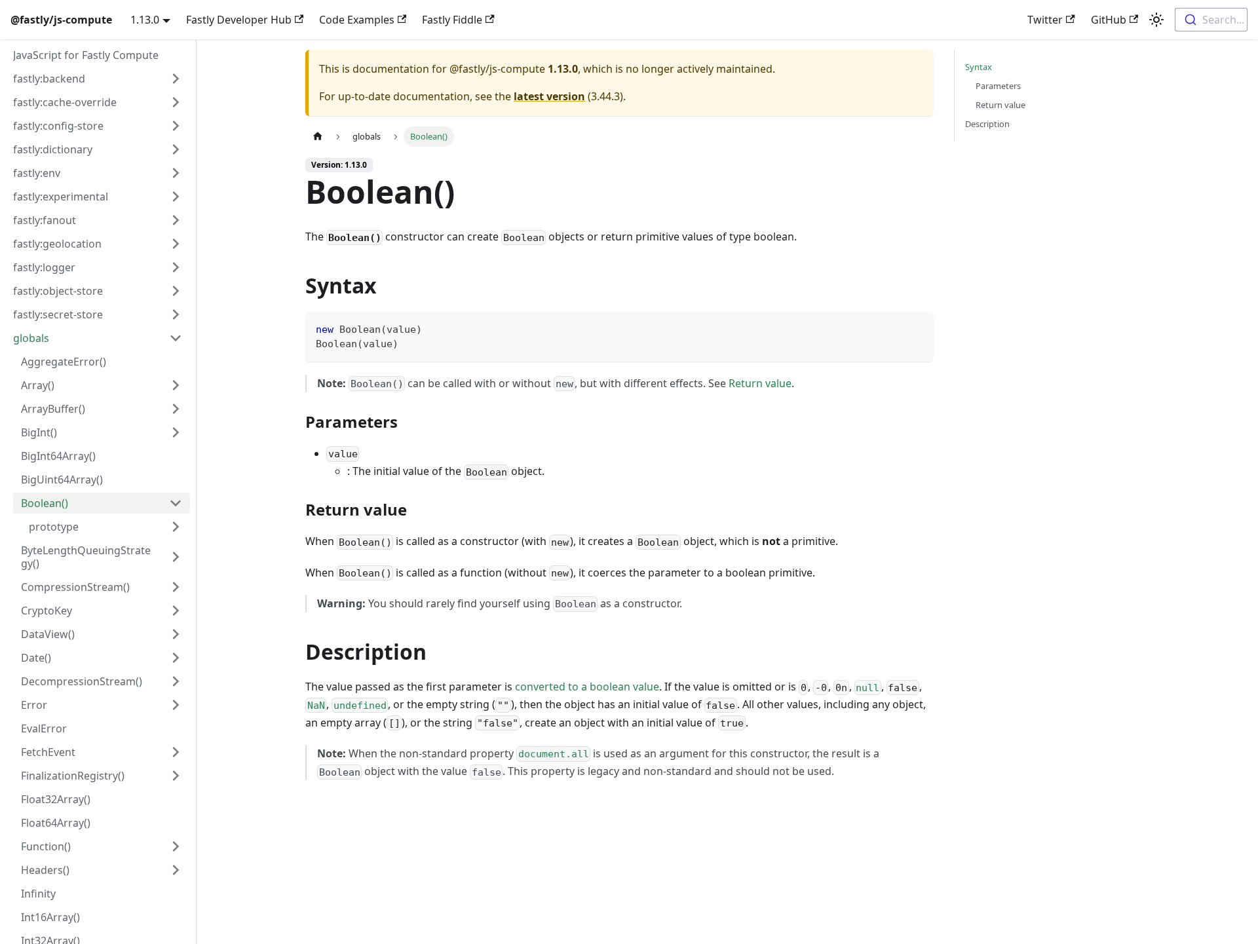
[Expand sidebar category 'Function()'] (175, 846)
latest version (549, 96)
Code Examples (356, 19)
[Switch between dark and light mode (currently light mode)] (1156, 19)
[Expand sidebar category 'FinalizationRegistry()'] (175, 775)
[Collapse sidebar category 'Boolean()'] (175, 503)
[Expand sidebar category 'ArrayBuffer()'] (175, 408)
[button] (97, 78)
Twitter (1045, 19)
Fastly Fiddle (452, 19)
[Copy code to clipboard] (917, 328)
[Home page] (317, 136)
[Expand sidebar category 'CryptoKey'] (175, 610)
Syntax (978, 67)
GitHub (1108, 19)
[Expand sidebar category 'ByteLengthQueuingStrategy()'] (175, 557)
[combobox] (1211, 19)
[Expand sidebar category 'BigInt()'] (175, 432)
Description (987, 124)
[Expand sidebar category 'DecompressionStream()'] (175, 681)
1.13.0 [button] (144, 19)
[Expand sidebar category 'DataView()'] (175, 634)
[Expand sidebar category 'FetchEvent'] (175, 752)
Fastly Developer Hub (239, 19)
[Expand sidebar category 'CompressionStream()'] (175, 586)
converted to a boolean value (587, 686)
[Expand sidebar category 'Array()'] (175, 385)
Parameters (998, 86)
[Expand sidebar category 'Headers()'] (175, 869)
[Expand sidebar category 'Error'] (175, 704)
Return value (760, 383)
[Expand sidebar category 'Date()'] (175, 657)
